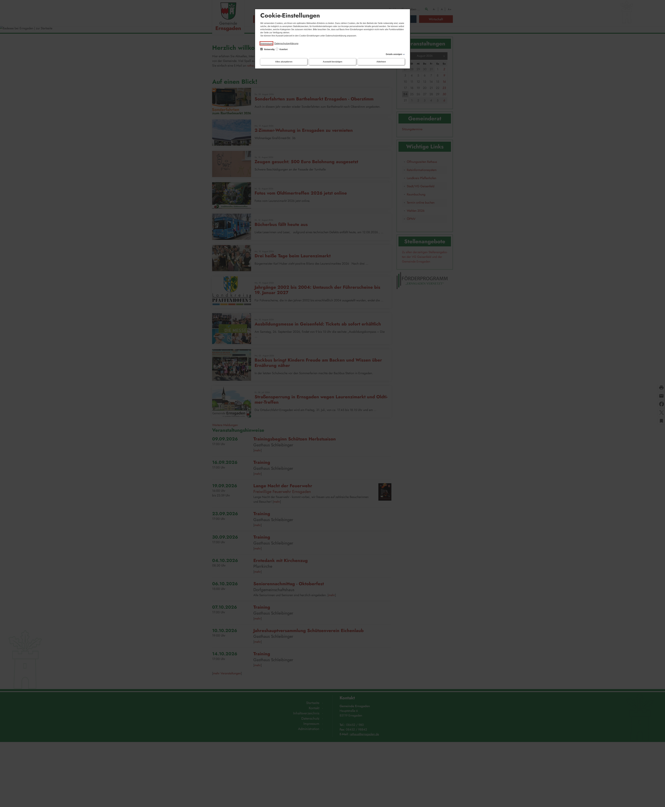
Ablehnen (381, 62)
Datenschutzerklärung (286, 43)
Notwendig (269, 49)
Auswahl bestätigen (332, 62)
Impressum (266, 43)
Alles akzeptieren (283, 62)
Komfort (283, 49)
